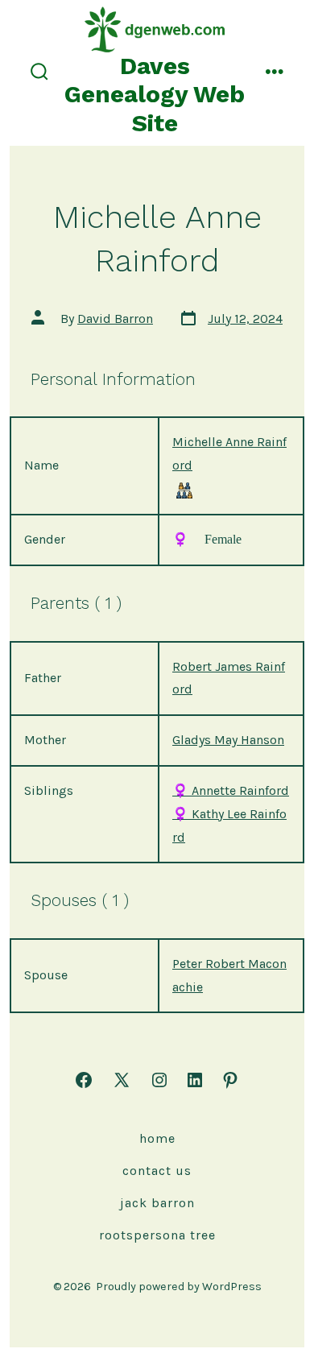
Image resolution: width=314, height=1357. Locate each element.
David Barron (115, 318)
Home (157, 1138)
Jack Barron (157, 1202)
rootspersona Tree (157, 1235)
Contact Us (157, 1170)
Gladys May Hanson (228, 739)
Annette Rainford (230, 790)
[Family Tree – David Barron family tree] (184, 490)
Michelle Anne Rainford (229, 453)
